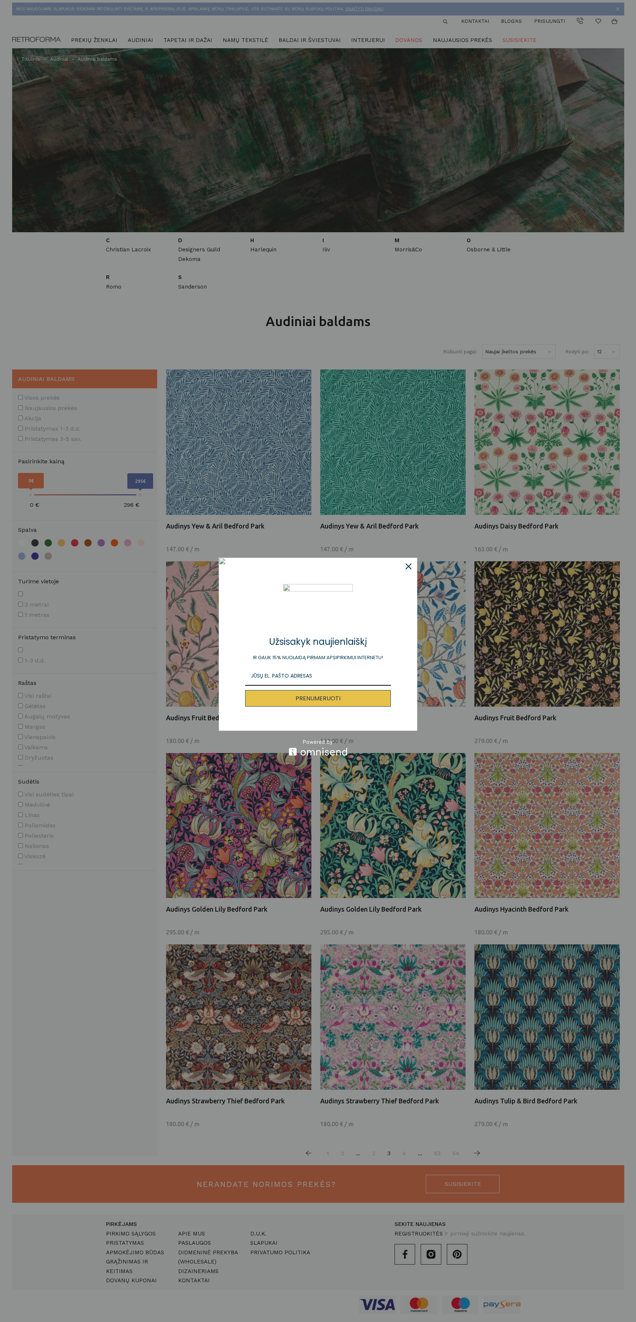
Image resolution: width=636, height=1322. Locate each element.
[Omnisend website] (318, 747)
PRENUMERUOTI (318, 698)
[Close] (408, 566)
